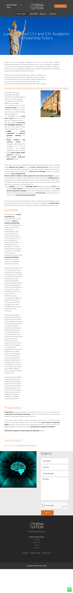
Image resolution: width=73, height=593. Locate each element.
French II (14, 188)
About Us (43, 14)
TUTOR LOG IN (46, 553)
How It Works (34, 14)
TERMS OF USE (35, 553)
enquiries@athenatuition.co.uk (36, 531)
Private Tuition (21, 14)
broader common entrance (39, 167)
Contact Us (52, 14)
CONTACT (25, 553)
